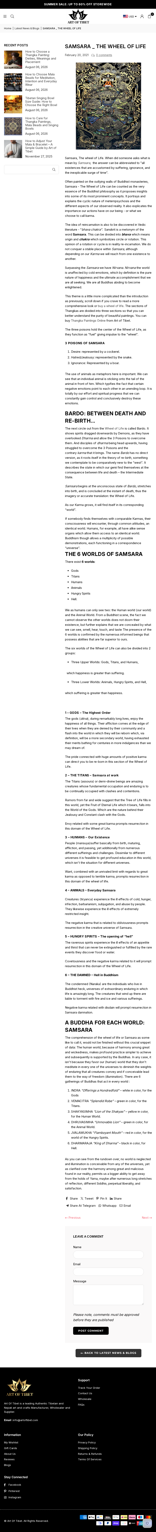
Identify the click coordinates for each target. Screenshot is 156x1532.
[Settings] (142, 16)
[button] (149, 16)
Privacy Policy (87, 1442)
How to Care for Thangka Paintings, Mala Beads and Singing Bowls (41, 123)
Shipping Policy (87, 1448)
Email (76, 1264)
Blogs (7, 1465)
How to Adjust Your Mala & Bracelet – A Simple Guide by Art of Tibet (40, 146)
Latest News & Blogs (27, 28)
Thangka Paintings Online (88, 320)
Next (145, 1218)
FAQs (81, 1404)
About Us (10, 1453)
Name (77, 1247)
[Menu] (5, 16)
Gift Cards (10, 1448)
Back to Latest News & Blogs (109, 1352)
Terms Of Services (90, 1459)
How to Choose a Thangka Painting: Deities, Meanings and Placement (40, 57)
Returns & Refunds (90, 1453)
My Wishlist (11, 1442)
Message (79, 1281)
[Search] (12, 16)
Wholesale (84, 1399)
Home (7, 28)
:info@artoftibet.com (24, 1420)
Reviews (9, 1459)
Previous (74, 1218)
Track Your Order (89, 1387)
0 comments (104, 55)
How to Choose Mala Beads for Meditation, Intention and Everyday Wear (41, 79)
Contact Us (85, 1393)
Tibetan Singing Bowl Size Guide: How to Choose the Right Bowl (41, 101)
